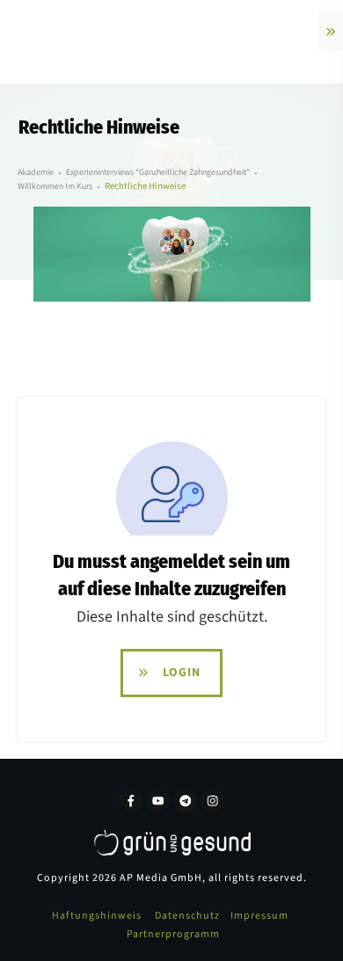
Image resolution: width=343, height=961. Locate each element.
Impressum (259, 915)
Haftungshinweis (97, 915)
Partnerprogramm (173, 934)
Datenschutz (187, 915)
